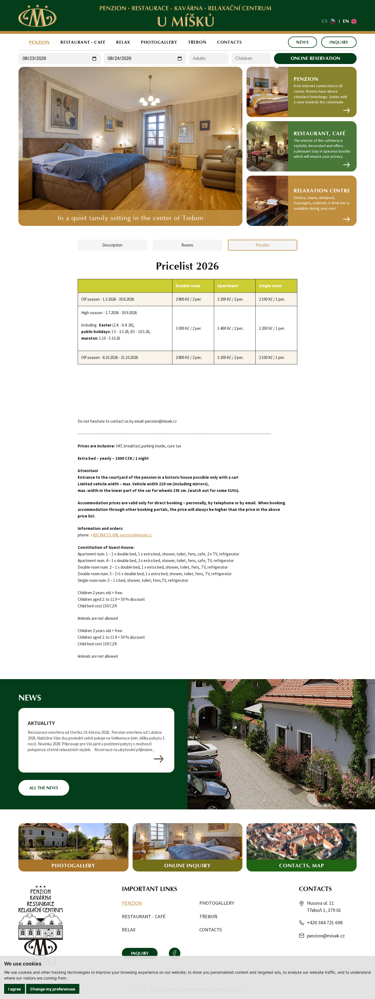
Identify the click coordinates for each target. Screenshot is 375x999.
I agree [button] (14, 989)
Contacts (229, 42)
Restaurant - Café (82, 42)
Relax (123, 42)
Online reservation (315, 58)
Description (112, 245)
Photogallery (159, 42)
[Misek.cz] (37, 15)
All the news (43, 787)
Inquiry (338, 42)
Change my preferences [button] (52, 989)
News (302, 42)
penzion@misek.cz (136, 535)
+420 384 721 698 (104, 535)
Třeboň (197, 42)
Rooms (187, 245)
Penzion (39, 42)
